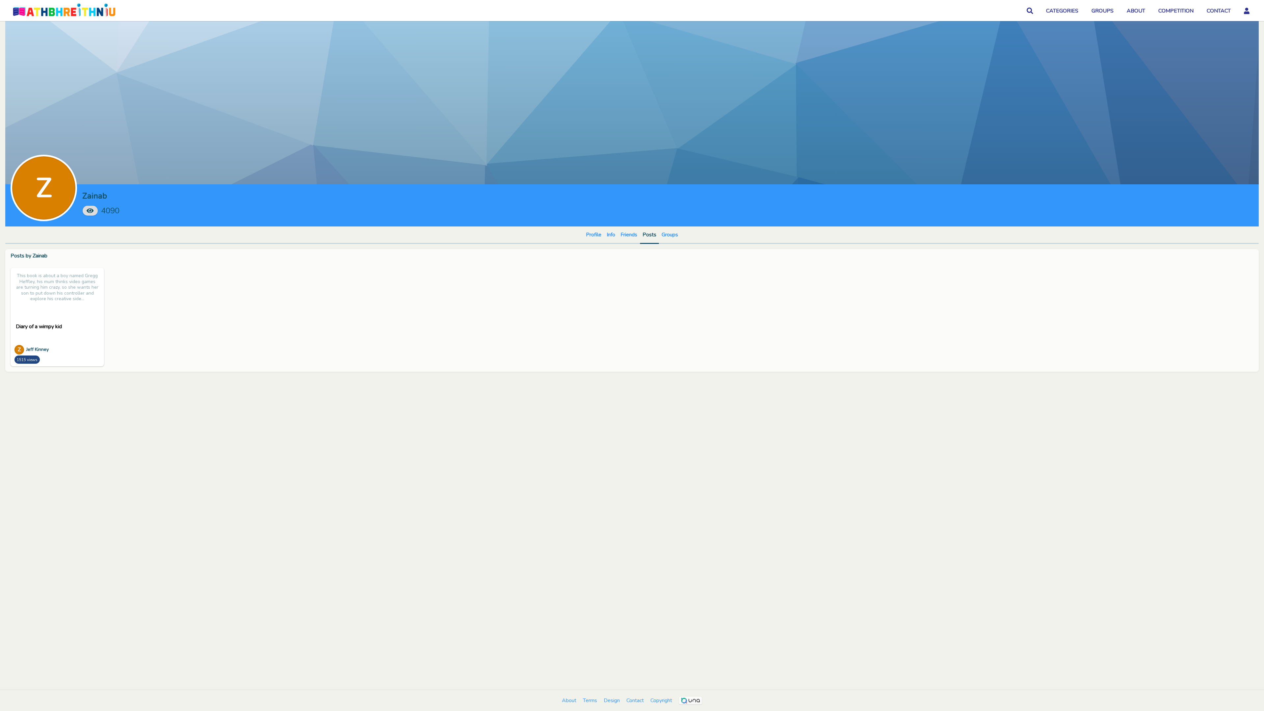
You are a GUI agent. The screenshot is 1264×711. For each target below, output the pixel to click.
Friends (628, 234)
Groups (670, 234)
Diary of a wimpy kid (39, 326)
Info (611, 234)
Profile (593, 234)
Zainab (40, 255)
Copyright (661, 700)
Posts (649, 234)
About (569, 700)
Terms (590, 700)
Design (612, 700)
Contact (635, 700)
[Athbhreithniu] (64, 10)
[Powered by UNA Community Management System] (690, 700)
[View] (90, 210)
